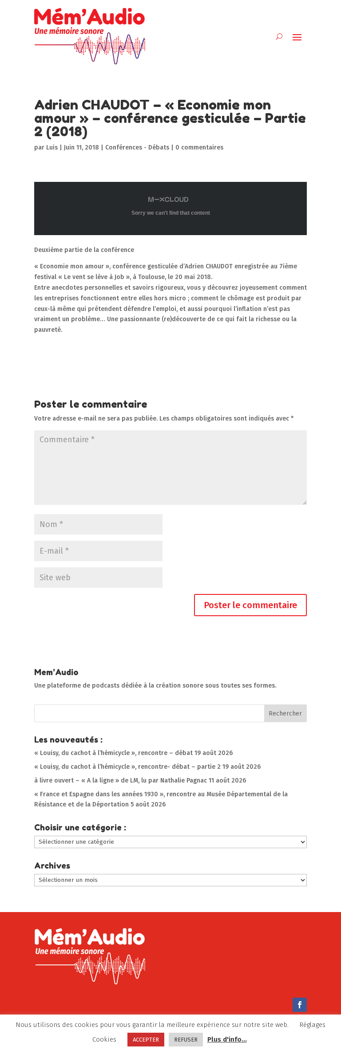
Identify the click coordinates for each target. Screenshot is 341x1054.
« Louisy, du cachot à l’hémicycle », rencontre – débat (113, 753)
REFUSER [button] (186, 1039)
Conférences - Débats (137, 147)
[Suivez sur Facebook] (300, 1005)
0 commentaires (199, 147)
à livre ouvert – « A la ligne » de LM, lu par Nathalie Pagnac (120, 780)
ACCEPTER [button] (146, 1039)
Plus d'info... (227, 1039)
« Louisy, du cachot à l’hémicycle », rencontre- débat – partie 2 (127, 767)
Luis (52, 147)
